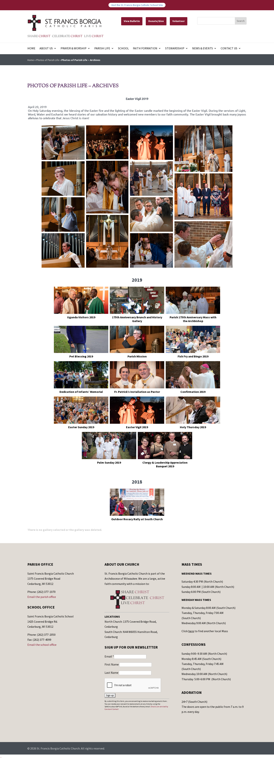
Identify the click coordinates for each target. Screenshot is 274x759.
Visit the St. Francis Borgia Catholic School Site (137, 5)
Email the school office (41, 645)
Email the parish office (41, 597)
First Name (112, 664)
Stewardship (174, 48)
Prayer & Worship (73, 48)
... (1, 756)
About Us (46, 48)
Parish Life (102, 48)
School (123, 48)
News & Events (202, 48)
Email (109, 656)
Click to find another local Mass (205, 631)
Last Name (112, 672)
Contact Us (229, 48)
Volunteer (178, 21)
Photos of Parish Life (47, 60)
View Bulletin (132, 21)
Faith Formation (145, 48)
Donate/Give (156, 21)
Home (31, 48)
